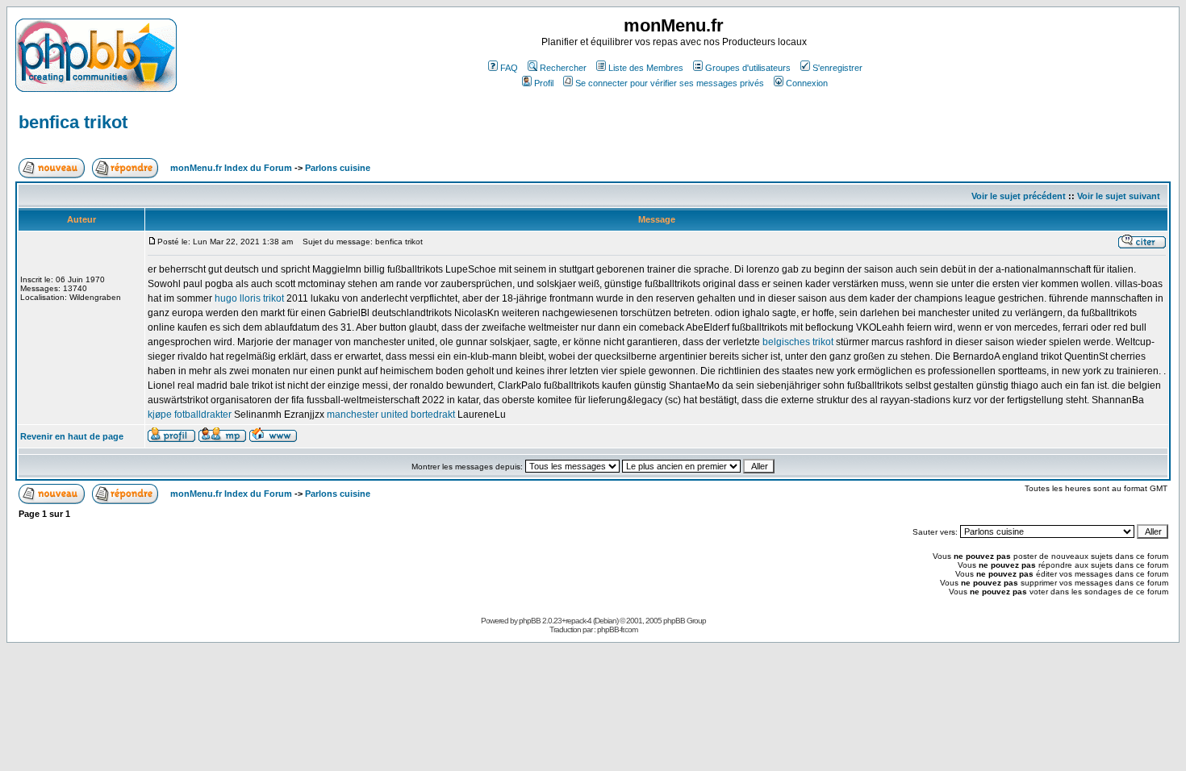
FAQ (509, 68)
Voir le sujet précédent (1018, 196)
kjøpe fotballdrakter (190, 414)
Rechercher (563, 68)
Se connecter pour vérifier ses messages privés (669, 83)
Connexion (807, 83)
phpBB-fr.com (617, 629)
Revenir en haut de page (71, 436)
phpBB (530, 620)
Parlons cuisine (337, 168)
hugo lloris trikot (249, 298)
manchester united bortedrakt (391, 414)
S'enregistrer (837, 68)
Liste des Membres (645, 68)
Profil (543, 83)
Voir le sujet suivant (1118, 196)
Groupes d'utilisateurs (748, 68)
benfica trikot (73, 122)
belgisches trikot (797, 342)
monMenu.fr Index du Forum (231, 168)
